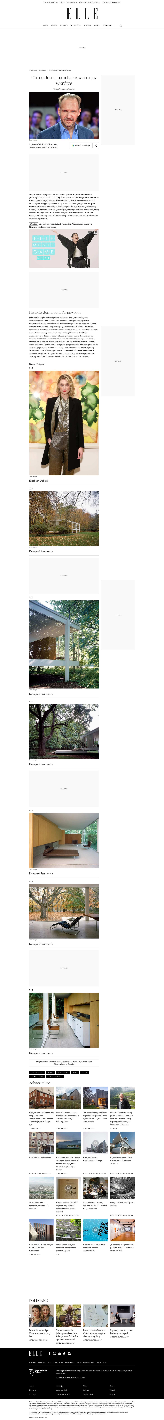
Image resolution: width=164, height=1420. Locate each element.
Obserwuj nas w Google (82, 145)
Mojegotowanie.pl (61, 1390)
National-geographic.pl (63, 1394)
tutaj (45, 1417)
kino (75, 1073)
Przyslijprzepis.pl (88, 1394)
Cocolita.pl (32, 1394)
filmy (85, 1073)
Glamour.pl (32, 1390)
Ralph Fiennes (37, 1076)
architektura (37, 1073)
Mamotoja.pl (60, 1386)
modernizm (63, 1073)
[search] (121, 25)
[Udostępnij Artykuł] (96, 145)
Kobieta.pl (86, 1390)
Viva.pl (112, 1386)
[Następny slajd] (134, 1315)
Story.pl (112, 1394)
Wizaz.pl (112, 1390)
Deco (50, 1073)
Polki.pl (85, 1386)
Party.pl (31, 1386)
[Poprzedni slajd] (29, 1315)
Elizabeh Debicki (55, 1076)
